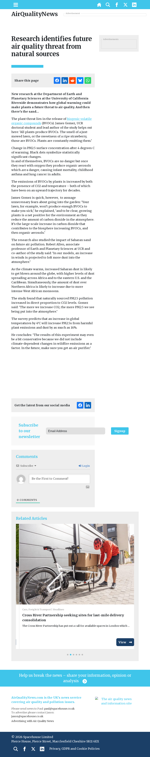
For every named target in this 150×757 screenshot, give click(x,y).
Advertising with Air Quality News (32, 721)
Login (86, 465)
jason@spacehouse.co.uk (27, 716)
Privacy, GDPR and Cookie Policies (74, 748)
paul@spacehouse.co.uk (59, 708)
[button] (67, 654)
